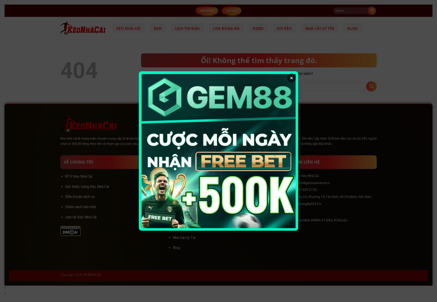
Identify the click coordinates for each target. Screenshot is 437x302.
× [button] (291, 77)
